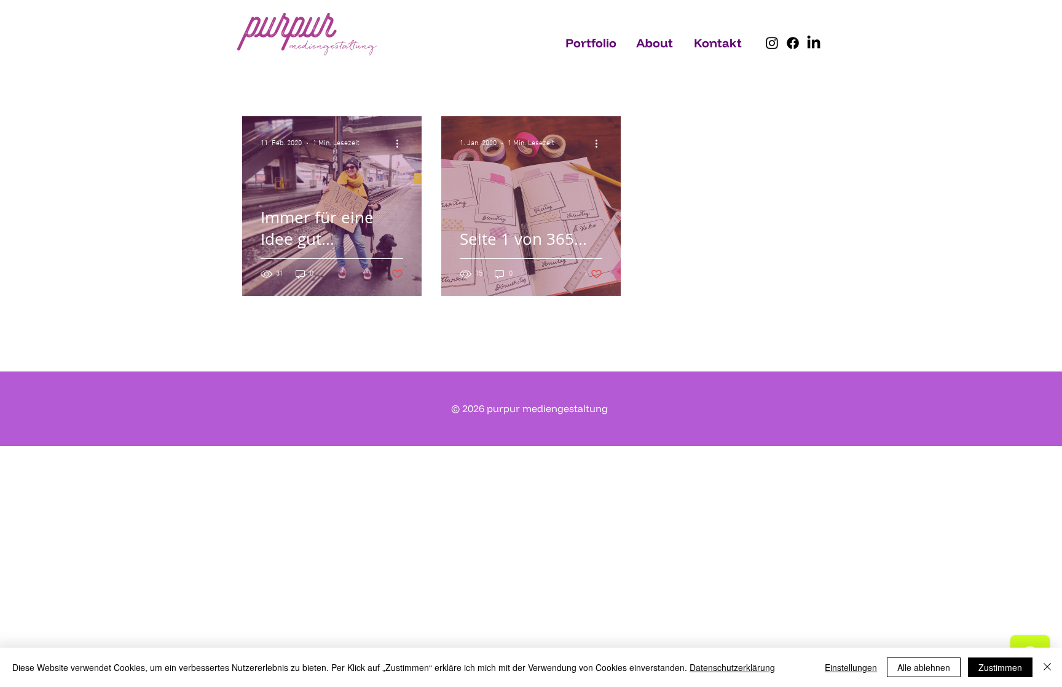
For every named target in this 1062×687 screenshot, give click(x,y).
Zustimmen (1000, 667)
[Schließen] (1047, 667)
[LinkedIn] (814, 43)
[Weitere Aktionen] (401, 143)
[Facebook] (793, 43)
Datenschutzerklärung (732, 667)
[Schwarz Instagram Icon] (772, 43)
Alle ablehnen (923, 667)
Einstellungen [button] (851, 667)
